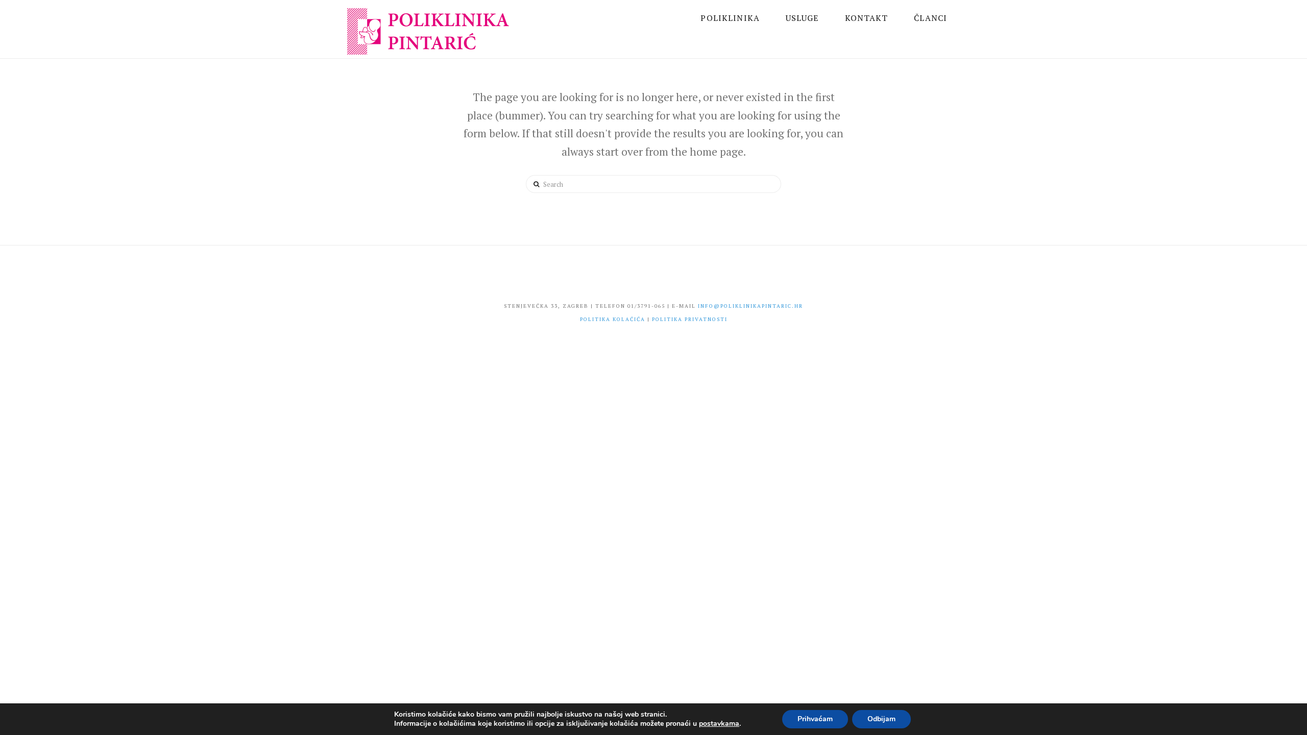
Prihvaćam (815, 719)
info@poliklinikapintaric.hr (750, 306)
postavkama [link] (719, 723)
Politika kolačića (612, 319)
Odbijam (881, 719)
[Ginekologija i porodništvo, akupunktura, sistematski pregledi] (430, 33)
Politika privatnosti (690, 319)
